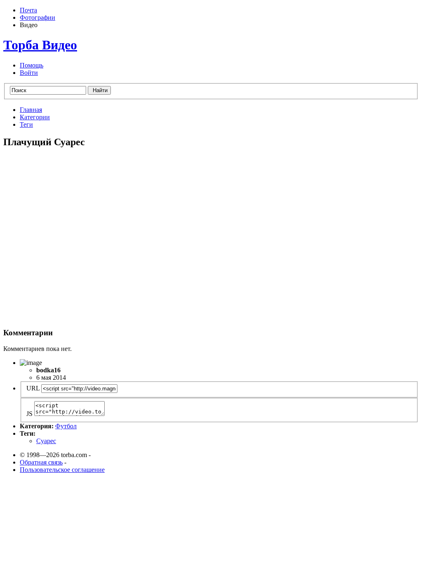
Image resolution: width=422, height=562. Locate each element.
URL (33, 388)
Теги (26, 124)
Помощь (31, 65)
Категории (35, 117)
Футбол (66, 426)
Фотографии (37, 17)
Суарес (46, 440)
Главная (31, 109)
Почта (28, 10)
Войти (29, 72)
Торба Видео (40, 44)
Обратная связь (41, 462)
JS (29, 413)
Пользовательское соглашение (62, 469)
